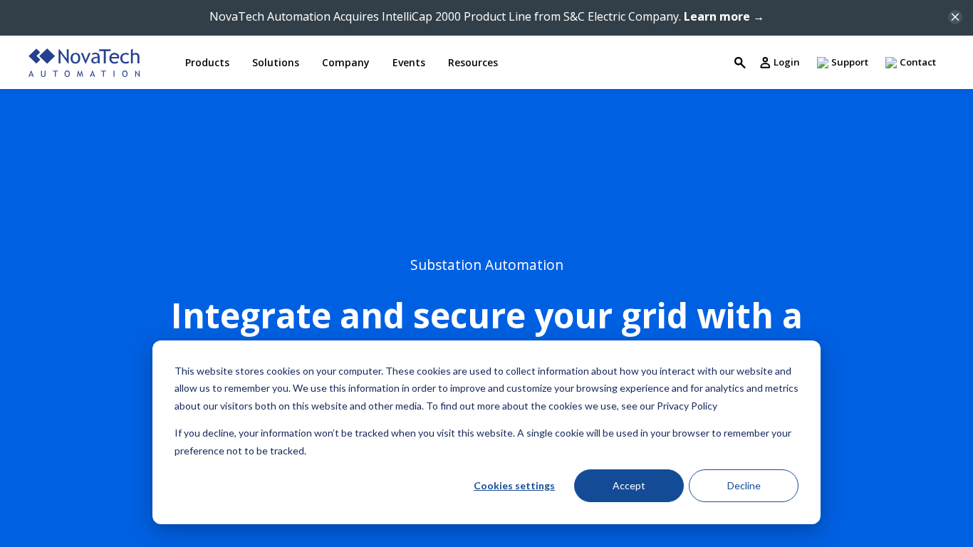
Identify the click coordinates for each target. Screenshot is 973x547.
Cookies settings (514, 485)
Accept (629, 485)
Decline (744, 485)
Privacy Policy (687, 406)
